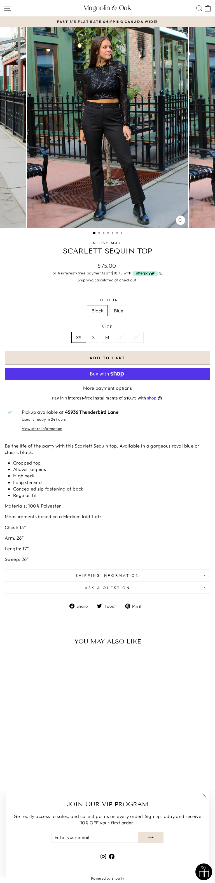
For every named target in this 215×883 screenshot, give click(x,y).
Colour (107, 300)
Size (107, 326)
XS (78, 337)
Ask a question (107, 587)
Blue (118, 311)
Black (97, 311)
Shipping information (108, 575)
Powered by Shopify (107, 878)
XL (136, 337)
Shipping (86, 280)
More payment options (107, 388)
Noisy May (107, 243)
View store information (42, 428)
